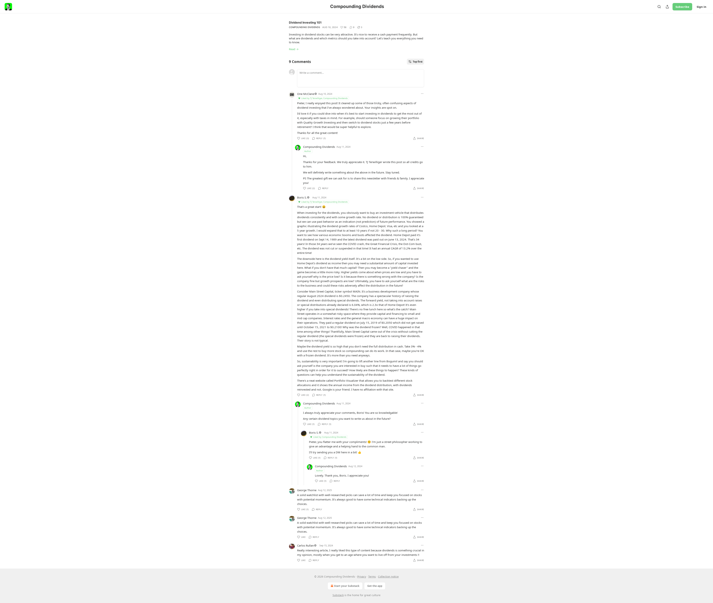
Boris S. (302, 197)
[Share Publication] (667, 6)
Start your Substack (346, 586)
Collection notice (388, 576)
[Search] (659, 6)
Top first (418, 61)
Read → (294, 49)
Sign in (701, 7)
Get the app (374, 586)
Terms (372, 576)
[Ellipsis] (422, 94)
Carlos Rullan (305, 545)
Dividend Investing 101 (305, 22)
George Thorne (306, 490)
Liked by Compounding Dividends (329, 436)
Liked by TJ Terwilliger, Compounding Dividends (324, 98)
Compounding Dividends (304, 27)
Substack (338, 595)
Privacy (361, 576)
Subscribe (682, 7)
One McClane (305, 94)
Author (307, 151)
